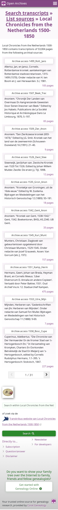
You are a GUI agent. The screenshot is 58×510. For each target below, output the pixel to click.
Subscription (13, 446)
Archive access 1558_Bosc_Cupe (29, 331)
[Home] (54, 501)
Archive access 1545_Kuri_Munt (29, 235)
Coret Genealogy (36, 505)
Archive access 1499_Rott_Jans (29, 61)
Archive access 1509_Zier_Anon (29, 128)
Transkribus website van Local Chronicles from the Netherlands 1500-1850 (29, 421)
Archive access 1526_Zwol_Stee (29, 157)
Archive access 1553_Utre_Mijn (29, 299)
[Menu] (54, 3)
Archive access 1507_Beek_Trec (29, 93)
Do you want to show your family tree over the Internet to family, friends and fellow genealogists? (29, 475)
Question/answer (15, 451)
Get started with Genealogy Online (27, 486)
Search (27, 433)
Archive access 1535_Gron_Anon (29, 182)
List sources (20, 18)
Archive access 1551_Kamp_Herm (29, 267)
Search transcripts (26, 13)
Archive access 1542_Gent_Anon (29, 210)
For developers (43, 444)
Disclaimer (12, 456)
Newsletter (41, 439)
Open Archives (17, 3)
